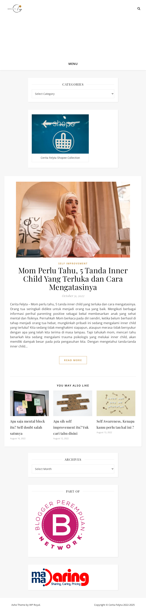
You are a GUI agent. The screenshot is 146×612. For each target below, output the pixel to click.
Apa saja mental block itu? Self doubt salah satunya (27, 427)
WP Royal (34, 605)
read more (73, 360)
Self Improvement (73, 263)
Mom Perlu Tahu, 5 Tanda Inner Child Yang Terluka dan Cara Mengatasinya (73, 278)
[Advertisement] (73, 28)
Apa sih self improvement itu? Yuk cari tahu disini (71, 427)
